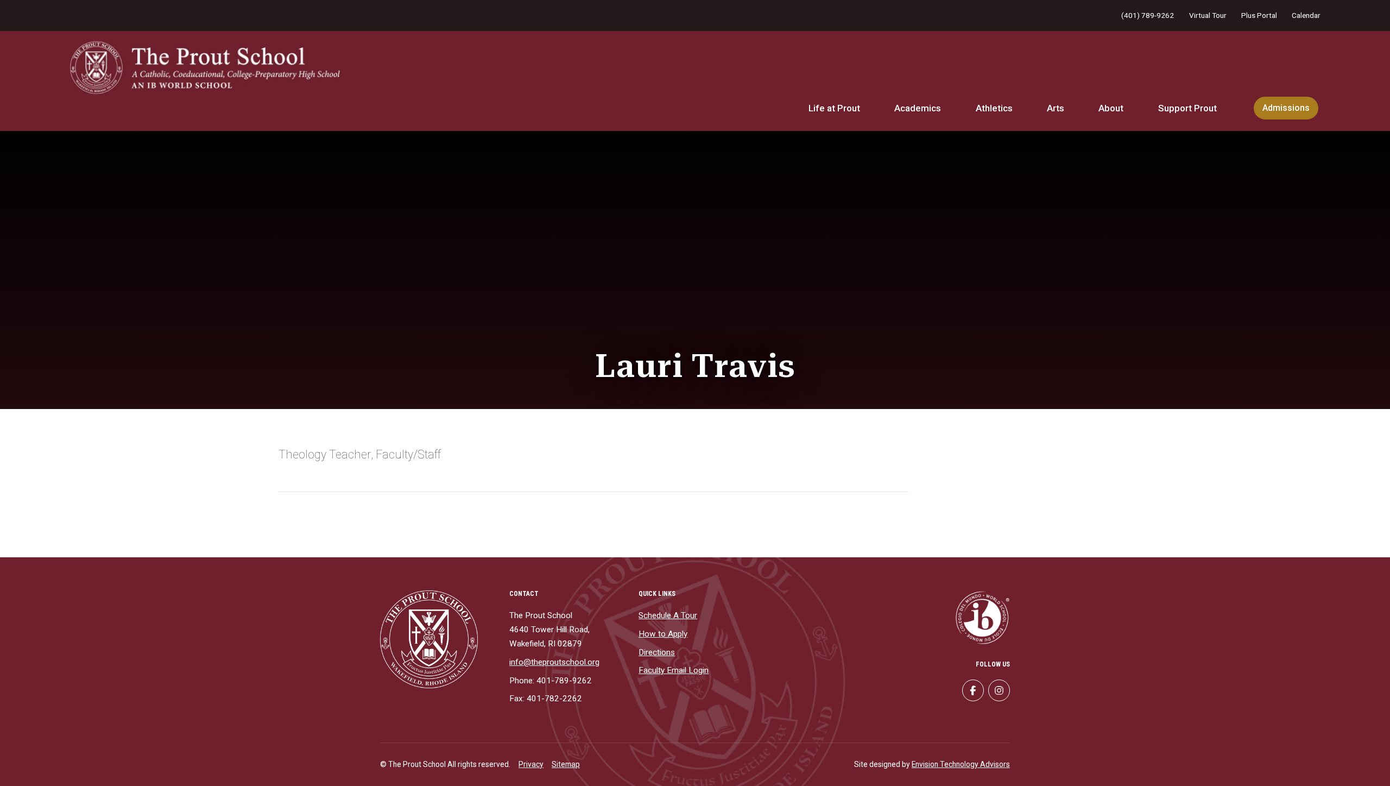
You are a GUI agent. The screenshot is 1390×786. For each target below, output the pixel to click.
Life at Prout (834, 108)
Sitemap (566, 764)
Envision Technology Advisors (961, 764)
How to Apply (663, 634)
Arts (1055, 108)
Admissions (1286, 108)
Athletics (994, 108)
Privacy (531, 764)
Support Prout (1187, 108)
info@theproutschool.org (554, 662)
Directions (657, 652)
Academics (917, 108)
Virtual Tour (1208, 15)
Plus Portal (1259, 15)
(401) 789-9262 (1147, 15)
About (1110, 108)
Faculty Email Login (674, 670)
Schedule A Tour (668, 615)
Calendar (1306, 15)
